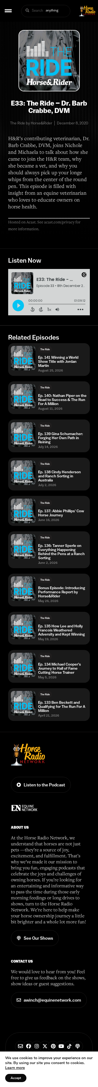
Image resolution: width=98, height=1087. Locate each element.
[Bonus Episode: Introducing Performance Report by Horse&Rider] (23, 588)
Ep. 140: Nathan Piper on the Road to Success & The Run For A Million (62, 400)
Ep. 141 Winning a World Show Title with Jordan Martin (58, 361)
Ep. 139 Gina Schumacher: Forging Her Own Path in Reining (60, 438)
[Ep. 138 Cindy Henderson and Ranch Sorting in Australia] (23, 472)
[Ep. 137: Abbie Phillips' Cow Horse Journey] (23, 511)
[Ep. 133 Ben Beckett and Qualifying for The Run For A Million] (23, 703)
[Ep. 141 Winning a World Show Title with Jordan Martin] (23, 358)
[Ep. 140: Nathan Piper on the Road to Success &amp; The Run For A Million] (23, 396)
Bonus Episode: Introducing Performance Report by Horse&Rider (61, 592)
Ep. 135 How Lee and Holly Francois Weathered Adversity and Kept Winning (61, 630)
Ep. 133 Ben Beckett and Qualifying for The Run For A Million (61, 706)
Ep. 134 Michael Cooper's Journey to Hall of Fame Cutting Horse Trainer (59, 668)
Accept (16, 1078)
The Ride (45, 349)
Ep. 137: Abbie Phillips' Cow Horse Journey (61, 513)
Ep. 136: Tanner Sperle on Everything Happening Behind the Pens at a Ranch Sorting (61, 552)
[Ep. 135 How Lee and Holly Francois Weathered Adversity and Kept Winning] (23, 627)
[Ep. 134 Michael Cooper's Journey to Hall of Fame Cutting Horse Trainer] (23, 665)
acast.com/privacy (59, 221)
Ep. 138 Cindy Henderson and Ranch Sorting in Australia (59, 476)
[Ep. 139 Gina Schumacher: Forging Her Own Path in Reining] (23, 434)
